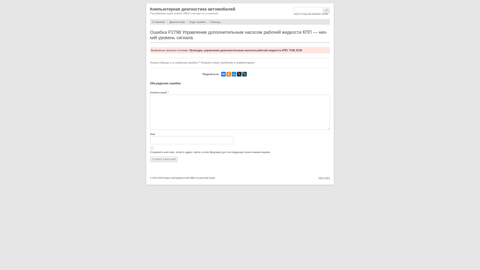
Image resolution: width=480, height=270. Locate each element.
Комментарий (159, 92)
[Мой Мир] (234, 74)
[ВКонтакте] (223, 74)
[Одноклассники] (228, 74)
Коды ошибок (197, 21)
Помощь (215, 21)
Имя (152, 134)
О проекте (158, 21)
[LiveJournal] (244, 74)
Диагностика (177, 21)
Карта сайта (324, 178)
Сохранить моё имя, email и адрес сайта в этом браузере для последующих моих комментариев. (210, 152)
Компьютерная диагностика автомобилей (192, 9)
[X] (239, 74)
